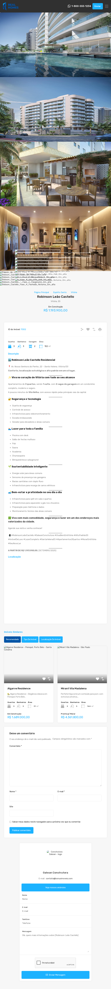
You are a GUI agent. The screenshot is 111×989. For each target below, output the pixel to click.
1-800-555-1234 (81, 6)
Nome (12, 791)
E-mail (61, 791)
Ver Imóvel (29, 676)
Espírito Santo (60, 292)
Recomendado (12, 639)
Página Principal (41, 292)
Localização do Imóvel (51, 639)
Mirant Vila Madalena (73, 688)
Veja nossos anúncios (55, 887)
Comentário (15, 746)
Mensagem (26, 931)
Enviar (97, 6)
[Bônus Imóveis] (11, 9)
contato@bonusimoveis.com (59, 878)
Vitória (74, 292)
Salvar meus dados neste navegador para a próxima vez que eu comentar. (46, 822)
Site (11, 806)
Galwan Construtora (55, 872)
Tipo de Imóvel (30, 639)
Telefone (26, 919)
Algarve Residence (18, 688)
